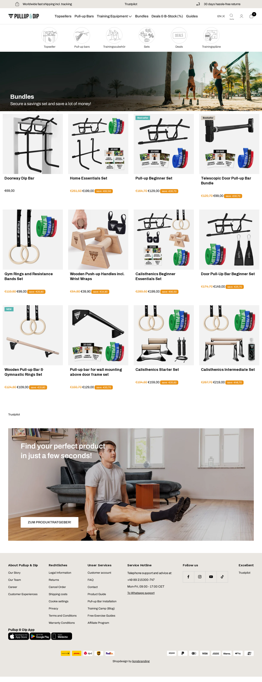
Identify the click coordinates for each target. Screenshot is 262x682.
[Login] (241, 16)
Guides (192, 16)
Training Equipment (112, 16)
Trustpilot (131, 4)
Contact (93, 587)
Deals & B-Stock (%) (167, 16)
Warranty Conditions (62, 622)
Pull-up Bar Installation (102, 601)
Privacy (53, 608)
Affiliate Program (98, 622)
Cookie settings (58, 601)
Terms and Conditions (63, 615)
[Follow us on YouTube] (211, 576)
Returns (54, 579)
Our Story (14, 572)
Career (12, 587)
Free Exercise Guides (101, 615)
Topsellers (63, 16)
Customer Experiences (22, 594)
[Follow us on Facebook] (188, 576)
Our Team (14, 579)
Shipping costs (58, 594)
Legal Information (60, 572)
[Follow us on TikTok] (222, 576)
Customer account (99, 572)
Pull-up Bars (84, 16)
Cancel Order (57, 587)
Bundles (141, 16)
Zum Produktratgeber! (49, 522)
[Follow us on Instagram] (199, 576)
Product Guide (97, 594)
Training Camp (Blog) (101, 608)
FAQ (91, 579)
